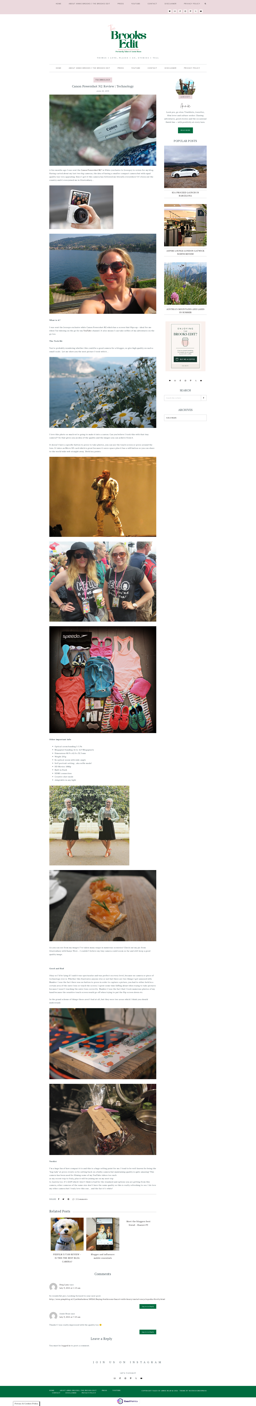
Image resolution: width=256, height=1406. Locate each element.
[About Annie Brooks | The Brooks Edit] (185, 87)
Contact (56, 1393)
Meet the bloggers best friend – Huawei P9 (139, 1223)
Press (104, 1390)
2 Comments (81, 1199)
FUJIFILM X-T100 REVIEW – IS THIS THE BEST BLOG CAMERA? (67, 1258)
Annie (185, 105)
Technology (102, 80)
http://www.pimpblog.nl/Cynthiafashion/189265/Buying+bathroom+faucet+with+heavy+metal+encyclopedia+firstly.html (107, 1299)
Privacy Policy (89, 1393)
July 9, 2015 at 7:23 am (69, 1317)
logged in (65, 1345)
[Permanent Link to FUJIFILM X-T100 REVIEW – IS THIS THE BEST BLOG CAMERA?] (67, 1234)
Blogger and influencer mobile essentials (103, 1256)
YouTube (87, 330)
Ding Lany (64, 1284)
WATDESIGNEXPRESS (198, 1391)
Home (51, 1390)
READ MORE (187, 131)
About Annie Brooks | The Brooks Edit (78, 1390)
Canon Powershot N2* (91, 170)
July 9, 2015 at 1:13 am (69, 1288)
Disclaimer (71, 1393)
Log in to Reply (148, 1306)
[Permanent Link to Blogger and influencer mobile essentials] (102, 1234)
